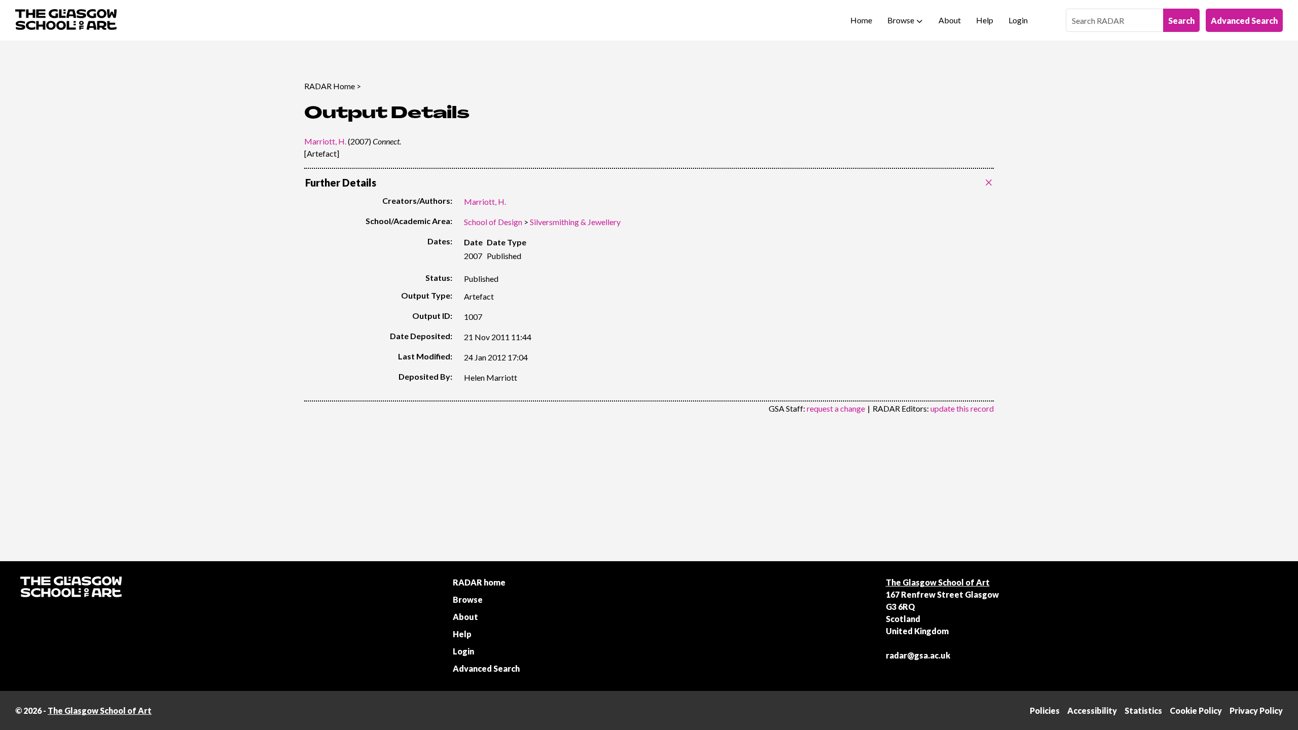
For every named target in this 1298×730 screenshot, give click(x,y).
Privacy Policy (1256, 710)
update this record (962, 408)
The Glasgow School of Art (938, 582)
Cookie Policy (1196, 710)
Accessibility (1092, 710)
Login (1018, 20)
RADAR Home (329, 86)
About (950, 20)
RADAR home (479, 582)
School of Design (493, 222)
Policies (1045, 710)
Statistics (1143, 710)
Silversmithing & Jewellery (575, 222)
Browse (900, 20)
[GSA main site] (66, 20)
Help (984, 20)
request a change (836, 408)
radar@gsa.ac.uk (918, 655)
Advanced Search (1244, 20)
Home (861, 20)
